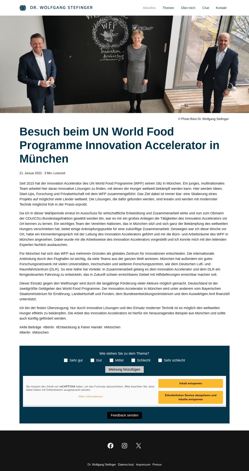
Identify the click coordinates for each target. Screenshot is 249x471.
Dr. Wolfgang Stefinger (102, 464)
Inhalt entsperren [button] (190, 383)
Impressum (143, 464)
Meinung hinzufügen (124, 369)
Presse (157, 464)
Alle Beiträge (31, 327)
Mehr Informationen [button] (91, 396)
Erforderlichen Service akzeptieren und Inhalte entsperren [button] (191, 397)
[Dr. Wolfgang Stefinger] (55, 7)
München (113, 327)
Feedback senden (125, 415)
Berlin (49, 327)
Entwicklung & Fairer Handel (80, 327)
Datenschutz (126, 464)
